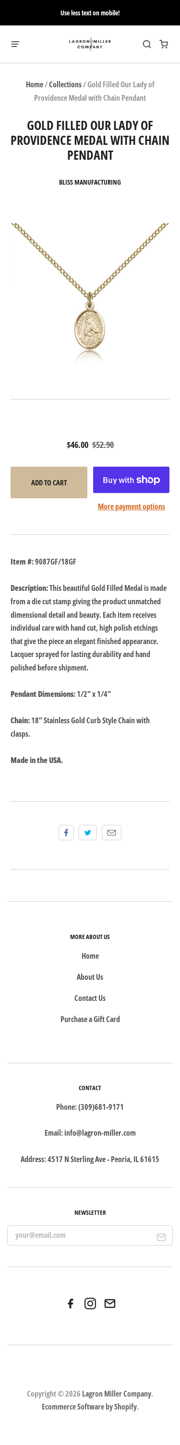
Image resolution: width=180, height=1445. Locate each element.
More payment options (131, 506)
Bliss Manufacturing (90, 182)
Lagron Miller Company (116, 1393)
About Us (90, 977)
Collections (65, 84)
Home (34, 84)
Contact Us (90, 998)
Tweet (88, 832)
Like (66, 832)
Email (111, 832)
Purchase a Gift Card (90, 1019)
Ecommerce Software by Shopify (89, 1406)
